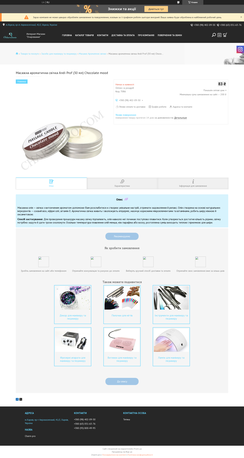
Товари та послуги (29, 53)
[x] (20, 399)
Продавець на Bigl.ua (122, 452)
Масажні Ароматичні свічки (92, 53)
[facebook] (17, 399)
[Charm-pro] (13, 35)
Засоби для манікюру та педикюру (59, 53)
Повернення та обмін (170, 35)
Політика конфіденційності (140, 455)
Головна (67, 35)
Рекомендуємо (122, 236)
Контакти (102, 35)
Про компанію (146, 35)
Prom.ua (138, 449)
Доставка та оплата (123, 35)
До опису (122, 381)
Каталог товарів (84, 35)
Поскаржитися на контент (114, 455)
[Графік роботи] (219, 35)
